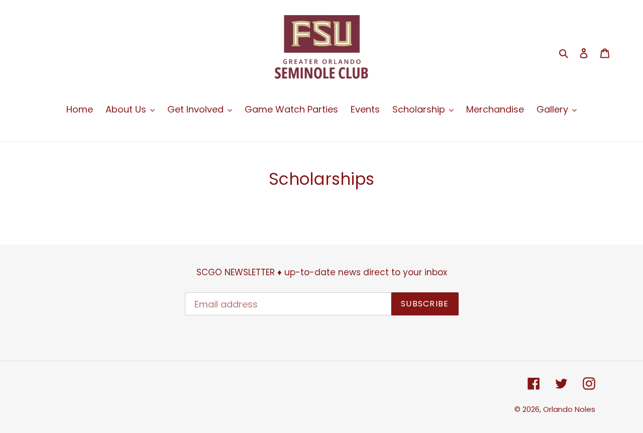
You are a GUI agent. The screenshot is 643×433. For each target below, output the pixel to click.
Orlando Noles (569, 409)
